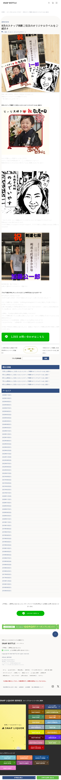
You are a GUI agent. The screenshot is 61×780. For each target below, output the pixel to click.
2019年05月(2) (6, 538)
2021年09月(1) (6, 476)
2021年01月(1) (6, 493)
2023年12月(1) (6, 434)
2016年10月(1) (6, 584)
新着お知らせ (6, 675)
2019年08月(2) (6, 529)
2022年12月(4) (6, 457)
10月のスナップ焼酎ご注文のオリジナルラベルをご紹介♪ (51, 350)
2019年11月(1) (6, 522)
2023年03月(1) (6, 447)
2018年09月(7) (6, 551)
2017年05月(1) (6, 574)
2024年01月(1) (6, 431)
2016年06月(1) (6, 587)
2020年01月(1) (6, 519)
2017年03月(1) (6, 578)
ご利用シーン (17, 672)
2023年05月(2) (6, 444)
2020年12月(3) (6, 496)
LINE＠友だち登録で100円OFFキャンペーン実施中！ (9, 350)
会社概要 (27, 687)
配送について (25, 672)
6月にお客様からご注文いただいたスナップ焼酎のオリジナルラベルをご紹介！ (26, 384)
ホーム (4, 670)
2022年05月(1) (6, 470)
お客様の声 (43, 672)
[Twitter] (58, 686)
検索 (45, 358)
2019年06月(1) (6, 535)
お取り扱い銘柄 (48, 670)
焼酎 (6, 32)
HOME (3, 12)
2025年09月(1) (6, 401)
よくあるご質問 (35, 672)
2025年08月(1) (6, 405)
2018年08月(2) (6, 555)
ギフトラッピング (7, 672)
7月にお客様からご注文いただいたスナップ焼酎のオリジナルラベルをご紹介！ (26, 381)
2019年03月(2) (6, 545)
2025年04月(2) (6, 418)
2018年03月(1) (6, 568)
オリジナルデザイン (19, 32)
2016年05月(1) (6, 591)
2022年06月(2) (6, 467)
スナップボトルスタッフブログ (14, 12)
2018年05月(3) (6, 564)
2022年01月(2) (6, 473)
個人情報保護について (37, 687)
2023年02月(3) (6, 450)
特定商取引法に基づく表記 (10, 687)
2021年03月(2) (6, 486)
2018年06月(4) (6, 561)
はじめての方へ (12, 670)
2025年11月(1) (6, 395)
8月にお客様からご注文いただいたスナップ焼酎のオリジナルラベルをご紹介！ (26, 378)
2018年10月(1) (6, 548)
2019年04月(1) (6, 542)
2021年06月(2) (6, 480)
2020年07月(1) (6, 509)
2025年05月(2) (6, 414)
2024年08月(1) (6, 424)
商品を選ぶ (20, 670)
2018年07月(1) (6, 558)
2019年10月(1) (6, 525)
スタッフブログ (15, 675)
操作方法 (27, 670)
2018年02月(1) (6, 571)
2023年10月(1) (6, 437)
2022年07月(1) (6, 463)
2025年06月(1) (6, 411)
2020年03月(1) (6, 516)
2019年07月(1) (6, 532)
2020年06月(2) (6, 512)
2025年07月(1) (6, 408)
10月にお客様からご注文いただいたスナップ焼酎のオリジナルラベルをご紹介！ (26, 371)
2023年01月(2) (6, 454)
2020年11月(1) (6, 499)
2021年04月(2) (6, 483)
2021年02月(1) (6, 489)
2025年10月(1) (6, 398)
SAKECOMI (33, 675)
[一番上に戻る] (55, 634)
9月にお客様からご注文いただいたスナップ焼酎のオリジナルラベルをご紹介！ (26, 375)
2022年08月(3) (6, 460)
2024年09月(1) (6, 421)
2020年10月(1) (6, 503)
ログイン (41, 675)
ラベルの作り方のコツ (37, 670)
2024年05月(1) (6, 427)
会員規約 (21, 687)
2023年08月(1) (6, 441)
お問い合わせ (24, 675)
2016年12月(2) (6, 581)
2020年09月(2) (6, 506)
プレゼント (10, 32)
